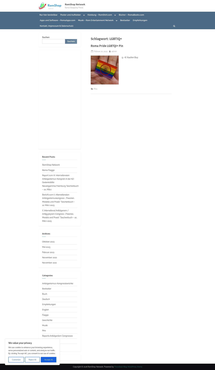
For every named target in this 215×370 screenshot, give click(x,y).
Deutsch (46, 299)
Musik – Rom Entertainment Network (95, 20)
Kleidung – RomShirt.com (100, 15)
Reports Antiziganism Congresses (57, 336)
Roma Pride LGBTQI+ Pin (107, 46)
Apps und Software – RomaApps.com (57, 20)
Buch (44, 294)
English (45, 310)
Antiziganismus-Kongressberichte (57, 283)
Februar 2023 (48, 252)
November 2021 (49, 263)
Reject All (32, 360)
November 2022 (49, 257)
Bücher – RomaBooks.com (131, 15)
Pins (95, 89)
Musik (45, 325)
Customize (16, 360)
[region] (32, 352)
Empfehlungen (140, 20)
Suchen (46, 37)
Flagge (45, 315)
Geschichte (47, 320)
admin (114, 51)
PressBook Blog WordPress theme (128, 367)
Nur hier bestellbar (48, 15)
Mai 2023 (46, 247)
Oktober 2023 (48, 242)
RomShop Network (75, 4)
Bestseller (125, 20)
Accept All (48, 360)
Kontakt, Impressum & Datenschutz (56, 26)
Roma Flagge (48, 170)
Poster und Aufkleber (70, 15)
